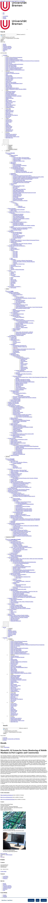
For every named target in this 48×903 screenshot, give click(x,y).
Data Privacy (5, 877)
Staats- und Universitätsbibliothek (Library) (14, 83)
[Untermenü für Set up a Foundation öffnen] (21, 580)
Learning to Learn (9, 102)
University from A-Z (10, 72)
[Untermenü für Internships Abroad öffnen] (21, 376)
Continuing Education (7, 47)
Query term (2, 34)
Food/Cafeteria (8, 119)
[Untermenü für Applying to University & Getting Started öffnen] (29, 445)
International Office (9, 78)
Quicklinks (5, 55)
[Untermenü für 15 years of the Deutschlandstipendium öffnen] (28, 563)
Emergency (5, 878)
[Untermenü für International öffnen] (15, 163)
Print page (2, 856)
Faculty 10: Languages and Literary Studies (14, 67)
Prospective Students (7, 46)
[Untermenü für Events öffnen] (18, 205)
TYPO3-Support (9, 854)
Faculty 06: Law (9, 63)
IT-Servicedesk (8, 121)
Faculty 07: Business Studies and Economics (14, 64)
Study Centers (8, 84)
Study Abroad (8, 103)
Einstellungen (31, 900)
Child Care (8, 117)
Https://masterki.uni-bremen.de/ (6, 795)
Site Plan (7, 124)
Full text (3, 35)
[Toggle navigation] (27, 29)
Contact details (3, 871)
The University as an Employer (12, 115)
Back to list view (3, 853)
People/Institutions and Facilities (8, 37)
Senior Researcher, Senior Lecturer (12, 136)
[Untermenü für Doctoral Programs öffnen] (18, 477)
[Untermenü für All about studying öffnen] (15, 438)
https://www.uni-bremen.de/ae (6, 797)
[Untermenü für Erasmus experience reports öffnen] (29, 358)
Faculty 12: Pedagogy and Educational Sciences (15, 69)
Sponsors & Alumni (7, 48)
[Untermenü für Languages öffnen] (15, 275)
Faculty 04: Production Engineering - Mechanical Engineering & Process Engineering (22, 60)
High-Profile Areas (9, 137)
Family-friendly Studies (10, 92)
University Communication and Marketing (14, 77)
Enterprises (5, 49)
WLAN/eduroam (9, 130)
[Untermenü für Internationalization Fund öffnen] (23, 512)
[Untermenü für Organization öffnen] (13, 231)
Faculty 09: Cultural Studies (11, 66)
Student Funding (9, 75)
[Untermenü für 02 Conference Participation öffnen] (27, 503)
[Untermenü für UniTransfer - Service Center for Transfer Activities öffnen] (28, 615)
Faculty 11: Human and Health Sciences (13, 68)
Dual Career (8, 112)
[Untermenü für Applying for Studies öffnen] (19, 315)
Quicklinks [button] (5, 637)
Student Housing (9, 126)
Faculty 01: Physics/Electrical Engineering (14, 57)
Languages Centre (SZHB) (11, 82)
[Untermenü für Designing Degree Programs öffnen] (22, 419)
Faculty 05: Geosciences (10, 61)
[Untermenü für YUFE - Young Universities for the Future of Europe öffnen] (31, 547)
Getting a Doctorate (9, 111)
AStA (7, 74)
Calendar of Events (9, 129)
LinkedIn (5, 897)
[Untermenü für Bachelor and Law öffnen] (20, 316)
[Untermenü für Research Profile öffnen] (15, 460)
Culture (7, 123)
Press (4, 50)
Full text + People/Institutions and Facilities (10, 38)
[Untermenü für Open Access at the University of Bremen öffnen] (27, 462)
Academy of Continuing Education (12, 73)
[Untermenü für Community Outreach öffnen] (17, 598)
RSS (1, 855)
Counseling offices (9, 76)
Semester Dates (9, 97)
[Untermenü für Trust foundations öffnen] (17, 590)
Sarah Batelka (6, 747)
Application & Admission (11, 91)
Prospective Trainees (12, 633)
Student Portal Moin (9, 98)
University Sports (9, 120)
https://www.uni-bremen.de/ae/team (7, 799)
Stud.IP (7, 99)
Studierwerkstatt (9, 85)
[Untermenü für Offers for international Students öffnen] (26, 393)
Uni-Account (8, 128)
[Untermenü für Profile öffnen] (11, 154)
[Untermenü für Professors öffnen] (15, 213)
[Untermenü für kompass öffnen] (19, 394)
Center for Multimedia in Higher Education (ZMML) (16, 89)
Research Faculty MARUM (11, 134)
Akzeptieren (43, 900)
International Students (10, 93)
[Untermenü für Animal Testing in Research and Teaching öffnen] (27, 530)
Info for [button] (4, 627)
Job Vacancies (8, 116)
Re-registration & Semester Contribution (13, 95)
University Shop (9, 127)
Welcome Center (9, 86)
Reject (37, 900)
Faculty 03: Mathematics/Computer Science (14, 59)
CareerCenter (8, 109)
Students (4, 45)
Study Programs (9, 100)
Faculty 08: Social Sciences (11, 65)
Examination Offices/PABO (11, 94)
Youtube (4, 895)
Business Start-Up (9, 114)
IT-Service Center (9, 80)
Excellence (8, 133)
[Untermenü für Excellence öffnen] (12, 469)
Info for (4, 44)
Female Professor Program (11, 135)
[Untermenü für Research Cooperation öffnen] (17, 554)
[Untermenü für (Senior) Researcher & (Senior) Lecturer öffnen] (26, 222)
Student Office (8, 81)
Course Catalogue (9, 106)
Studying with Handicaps (11, 104)
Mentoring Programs (10, 110)
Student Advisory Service (11, 101)
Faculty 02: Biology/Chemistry (12, 58)
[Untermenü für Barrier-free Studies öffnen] (18, 444)
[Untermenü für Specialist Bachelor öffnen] (21, 299)
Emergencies (8, 125)
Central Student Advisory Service (12, 88)
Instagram (5, 896)
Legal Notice (5, 876)
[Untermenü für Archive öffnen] (14, 250)
